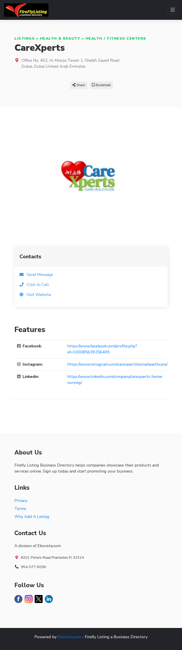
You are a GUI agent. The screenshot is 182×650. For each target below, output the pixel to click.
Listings (24, 38)
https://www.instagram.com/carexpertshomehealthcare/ (117, 364)
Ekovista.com (69, 637)
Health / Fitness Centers (115, 38)
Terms (20, 508)
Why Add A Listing (31, 516)
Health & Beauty (60, 38)
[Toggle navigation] (172, 10)
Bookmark (103, 85)
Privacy (20, 500)
